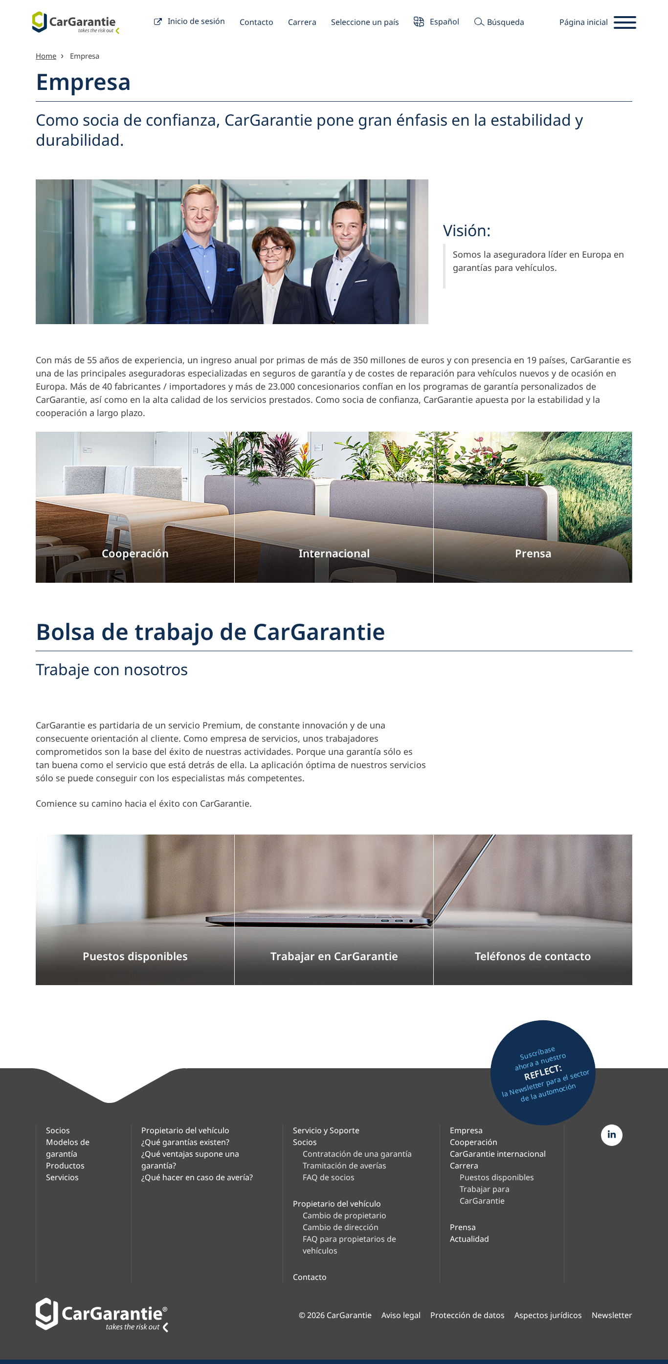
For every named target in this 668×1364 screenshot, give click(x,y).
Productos (65, 1165)
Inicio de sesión (195, 21)
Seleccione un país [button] (365, 22)
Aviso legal (401, 1315)
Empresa (466, 1130)
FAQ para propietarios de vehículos (349, 1244)
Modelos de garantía (67, 1148)
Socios (58, 1130)
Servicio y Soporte (326, 1130)
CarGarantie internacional (498, 1153)
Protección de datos (467, 1315)
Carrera (302, 22)
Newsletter (612, 1315)
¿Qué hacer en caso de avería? (197, 1177)
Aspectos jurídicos (548, 1315)
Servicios (62, 1177)
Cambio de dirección (341, 1227)
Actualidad (469, 1238)
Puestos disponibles (497, 1177)
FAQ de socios (329, 1177)
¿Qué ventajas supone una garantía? (190, 1159)
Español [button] (443, 21)
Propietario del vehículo (185, 1130)
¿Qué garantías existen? (185, 1142)
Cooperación (473, 1142)
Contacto (256, 22)
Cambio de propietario (344, 1215)
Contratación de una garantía (357, 1153)
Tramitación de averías (344, 1165)
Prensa (463, 1227)
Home (46, 56)
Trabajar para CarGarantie (485, 1195)
